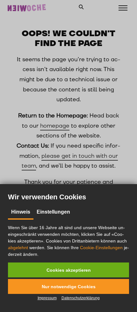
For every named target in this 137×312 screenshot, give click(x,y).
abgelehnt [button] (18, 247)
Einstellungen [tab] (53, 212)
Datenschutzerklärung (80, 298)
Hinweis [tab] (20, 212)
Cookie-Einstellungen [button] (101, 247)
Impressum (47, 298)
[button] (68, 269)
